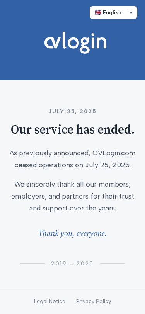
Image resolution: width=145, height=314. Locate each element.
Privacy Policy (93, 301)
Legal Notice (49, 301)
